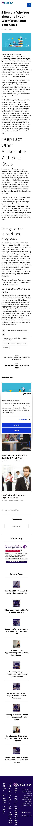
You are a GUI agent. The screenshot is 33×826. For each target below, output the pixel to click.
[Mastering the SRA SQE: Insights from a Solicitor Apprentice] (16, 686)
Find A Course (10, 794)
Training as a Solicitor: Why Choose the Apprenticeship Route (16, 716)
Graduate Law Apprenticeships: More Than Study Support (16, 652)
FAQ (4, 807)
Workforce (5, 347)
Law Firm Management (8, 344)
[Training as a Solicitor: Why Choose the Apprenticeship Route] (16, 708)
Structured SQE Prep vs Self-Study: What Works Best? (16, 592)
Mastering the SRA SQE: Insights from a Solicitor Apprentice (16, 695)
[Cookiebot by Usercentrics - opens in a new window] (23, 394)
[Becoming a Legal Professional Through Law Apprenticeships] (16, 665)
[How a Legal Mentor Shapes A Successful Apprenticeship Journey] (16, 750)
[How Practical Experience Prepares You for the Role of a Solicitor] (16, 729)
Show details (23, 419)
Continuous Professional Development (17, 330)
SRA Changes (10, 814)
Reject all (16, 430)
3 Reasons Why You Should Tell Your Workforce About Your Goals (15, 339)
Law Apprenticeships (15, 800)
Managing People (21, 344)
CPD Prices (10, 801)
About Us (4, 795)
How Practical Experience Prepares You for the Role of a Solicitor (16, 738)
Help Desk (4, 799)
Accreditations (10, 820)
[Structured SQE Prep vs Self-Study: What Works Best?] (16, 584)
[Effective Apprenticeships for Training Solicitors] (16, 603)
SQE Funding (16, 808)
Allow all (16, 425)
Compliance (10, 808)
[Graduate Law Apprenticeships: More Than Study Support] (16, 644)
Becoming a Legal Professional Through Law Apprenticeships (16, 674)
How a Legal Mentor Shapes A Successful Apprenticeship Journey (16, 759)
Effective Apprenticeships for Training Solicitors (17, 611)
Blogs (4, 803)
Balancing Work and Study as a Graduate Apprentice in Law (16, 631)
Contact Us (4, 811)
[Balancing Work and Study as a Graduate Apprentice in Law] (16, 622)
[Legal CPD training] (7, 3)
